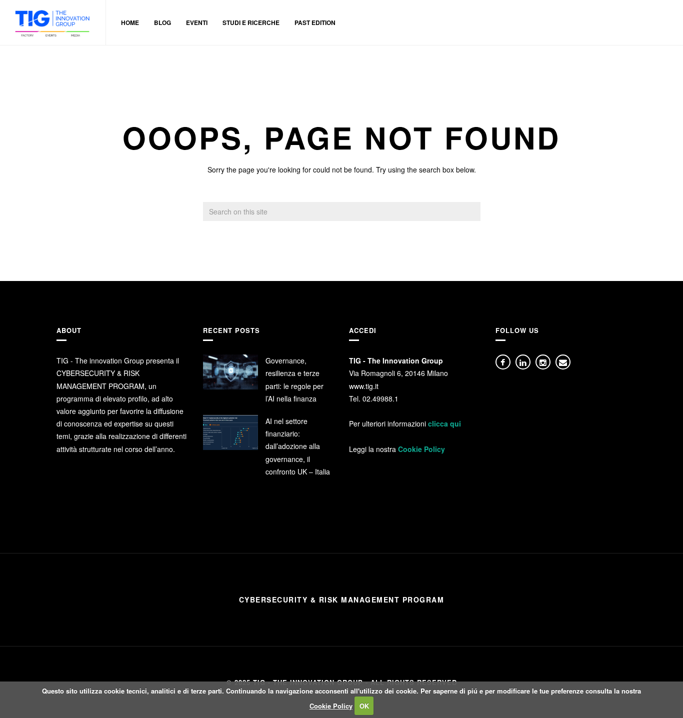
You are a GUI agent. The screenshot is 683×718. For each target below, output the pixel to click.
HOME (130, 22)
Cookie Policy (421, 449)
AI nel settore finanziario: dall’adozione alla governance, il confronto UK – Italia (298, 446)
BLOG (162, 22)
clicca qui (444, 423)
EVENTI (197, 22)
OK (364, 705)
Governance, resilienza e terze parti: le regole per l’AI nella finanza (295, 380)
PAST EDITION (315, 22)
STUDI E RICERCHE (251, 22)
